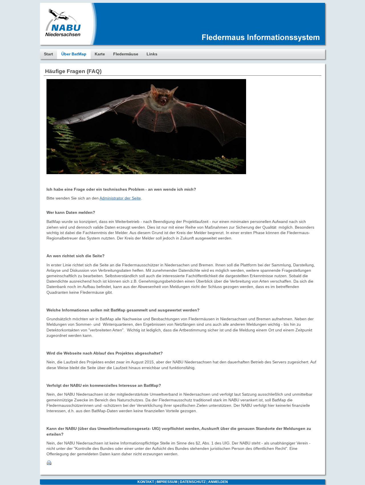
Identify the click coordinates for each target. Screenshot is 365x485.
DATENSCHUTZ (193, 482)
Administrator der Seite (120, 198)
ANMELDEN (218, 482)
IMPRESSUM (167, 482)
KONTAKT (145, 482)
